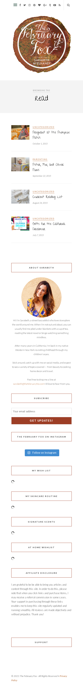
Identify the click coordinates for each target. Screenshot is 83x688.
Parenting (40, 159)
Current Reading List (47, 197)
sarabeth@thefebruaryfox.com (29, 383)
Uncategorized (43, 127)
